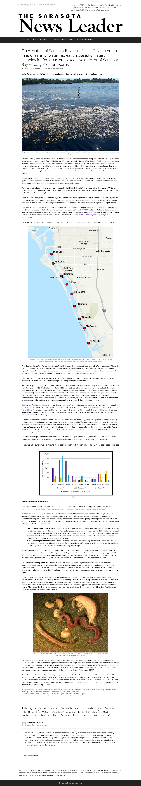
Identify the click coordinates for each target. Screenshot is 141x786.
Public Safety (100, 689)
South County (33, 692)
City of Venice (39, 689)
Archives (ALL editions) (40, 40)
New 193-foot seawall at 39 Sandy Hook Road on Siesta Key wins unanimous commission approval (55, 694)
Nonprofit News (75, 689)
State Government (44, 692)
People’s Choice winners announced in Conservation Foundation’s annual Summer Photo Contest (54, 696)
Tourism (62, 692)
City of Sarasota (29, 689)
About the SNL (24, 40)
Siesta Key (25, 692)
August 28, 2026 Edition (85, 40)
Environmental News (50, 689)
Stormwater (55, 692)
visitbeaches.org (106, 665)
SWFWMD (84, 210)
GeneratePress (77, 783)
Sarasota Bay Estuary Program (101, 161)
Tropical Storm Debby (73, 692)
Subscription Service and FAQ (63, 40)
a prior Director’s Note (30, 410)
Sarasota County (110, 689)
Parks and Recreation (88, 689)
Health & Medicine (64, 689)
